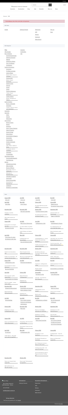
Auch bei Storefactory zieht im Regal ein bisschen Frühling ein (41, 363)
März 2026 (22, 206)
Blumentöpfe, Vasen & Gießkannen (11, 173)
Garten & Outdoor (9, 101)
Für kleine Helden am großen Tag (26, 232)
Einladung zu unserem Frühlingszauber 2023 (10, 320)
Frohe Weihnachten (55, 279)
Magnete (8, 59)
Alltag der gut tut (55, 208)
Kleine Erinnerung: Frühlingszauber (24, 281)
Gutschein (22, 49)
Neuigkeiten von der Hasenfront (39, 343)
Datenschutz (38, 29)
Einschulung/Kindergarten (12, 161)
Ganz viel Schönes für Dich (26, 246)
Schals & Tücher (9, 83)
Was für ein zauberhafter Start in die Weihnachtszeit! (26, 262)
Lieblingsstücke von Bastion (42, 309)
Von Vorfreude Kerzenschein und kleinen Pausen (41, 221)
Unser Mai (38, 204)
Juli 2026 (22, 202)
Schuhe (8, 87)
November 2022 (23, 316)
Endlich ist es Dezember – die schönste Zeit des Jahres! (11, 262)
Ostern (7, 114)
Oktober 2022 (38, 316)
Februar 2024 (23, 277)
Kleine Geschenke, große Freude (55, 236)
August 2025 (7, 226)
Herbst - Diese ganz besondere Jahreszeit (55, 262)
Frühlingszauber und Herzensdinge (24, 244)
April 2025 (7, 240)
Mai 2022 (52, 327)
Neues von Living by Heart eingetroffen (10, 371)
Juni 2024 (37, 265)
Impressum (37, 37)
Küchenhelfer (9, 140)
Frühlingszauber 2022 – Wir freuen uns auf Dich (41, 358)
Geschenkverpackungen (11, 55)
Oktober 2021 (23, 367)
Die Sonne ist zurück (9, 232)
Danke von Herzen (55, 295)
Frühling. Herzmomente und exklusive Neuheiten (41, 250)
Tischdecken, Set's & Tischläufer (10, 152)
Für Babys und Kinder (11, 71)
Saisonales (7, 112)
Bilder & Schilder (10, 168)
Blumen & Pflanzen (10, 170)
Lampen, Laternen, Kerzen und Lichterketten (12, 108)
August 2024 (7, 265)
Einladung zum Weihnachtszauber (24, 304)
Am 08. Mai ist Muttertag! (56, 333)
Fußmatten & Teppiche (11, 179)
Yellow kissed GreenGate (41, 329)
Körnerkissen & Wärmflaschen (9, 185)
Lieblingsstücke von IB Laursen (40, 298)
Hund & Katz (9, 181)
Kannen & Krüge (10, 133)
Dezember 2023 (53, 277)
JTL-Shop (61, 413)
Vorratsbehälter (9, 157)
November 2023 (8, 293)
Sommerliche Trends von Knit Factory (25, 336)
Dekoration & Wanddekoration (10, 176)
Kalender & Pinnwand (11, 57)
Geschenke (7, 110)
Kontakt (64, 1)
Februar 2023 (8, 316)
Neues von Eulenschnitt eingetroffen (55, 348)
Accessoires (8, 69)
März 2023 (52, 307)
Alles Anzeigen (8, 51)
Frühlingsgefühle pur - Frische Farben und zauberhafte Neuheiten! (40, 245)
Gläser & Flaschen (10, 131)
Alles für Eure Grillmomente (26, 228)
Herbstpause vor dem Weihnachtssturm (55, 320)
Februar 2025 (38, 240)
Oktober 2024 (38, 253)
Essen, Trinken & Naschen (10, 129)
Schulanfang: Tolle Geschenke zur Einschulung (26, 332)
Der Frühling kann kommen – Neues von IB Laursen (41, 353)
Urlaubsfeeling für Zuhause (57, 228)
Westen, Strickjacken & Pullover (11, 99)
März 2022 (22, 339)
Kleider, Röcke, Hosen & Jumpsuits (11, 75)
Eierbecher (8, 126)
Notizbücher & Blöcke (11, 61)
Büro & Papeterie (8, 53)
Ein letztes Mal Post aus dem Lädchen (41, 210)
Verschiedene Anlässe (9, 159)
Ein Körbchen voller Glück (11, 243)
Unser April (53, 204)
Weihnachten (9, 118)
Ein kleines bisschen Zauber (41, 217)
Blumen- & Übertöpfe (11, 103)
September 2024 (54, 253)
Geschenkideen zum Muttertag (54, 274)
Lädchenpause (23, 313)
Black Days (22, 317)
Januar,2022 (53, 339)
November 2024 (23, 253)
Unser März (7, 208)
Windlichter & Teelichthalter (9, 191)
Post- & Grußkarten (10, 63)
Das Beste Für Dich (40, 279)
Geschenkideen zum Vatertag (9, 286)
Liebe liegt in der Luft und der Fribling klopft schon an (56, 244)
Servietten (8, 146)
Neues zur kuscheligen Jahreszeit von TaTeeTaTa (40, 320)
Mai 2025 (52, 226)
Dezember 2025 (8, 214)
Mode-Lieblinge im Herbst (26, 300)
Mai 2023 (37, 307)
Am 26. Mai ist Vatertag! (56, 329)
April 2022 (7, 339)
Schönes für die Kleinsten (26, 311)
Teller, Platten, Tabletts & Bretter (11, 149)
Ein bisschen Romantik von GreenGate (41, 348)
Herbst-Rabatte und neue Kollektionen (56, 257)
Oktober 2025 (38, 214)
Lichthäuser (8, 188)
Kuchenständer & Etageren (10, 138)
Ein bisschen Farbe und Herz (56, 211)
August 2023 (53, 293)
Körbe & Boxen (9, 135)
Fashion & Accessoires (9, 67)
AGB (36, 32)
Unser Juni (22, 204)
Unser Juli (7, 204)
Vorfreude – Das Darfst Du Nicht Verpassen (41, 283)
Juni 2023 (22, 307)
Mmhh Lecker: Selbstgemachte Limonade (41, 302)
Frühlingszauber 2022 (25, 341)
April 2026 (7, 206)
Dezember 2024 (8, 253)
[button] (55, 4)
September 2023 (38, 293)
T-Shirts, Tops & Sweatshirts (9, 94)
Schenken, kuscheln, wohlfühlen (9, 218)
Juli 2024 (22, 265)
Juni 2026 (37, 202)
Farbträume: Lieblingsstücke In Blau (41, 269)
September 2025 (54, 214)
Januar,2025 (53, 240)
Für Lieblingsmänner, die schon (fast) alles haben (55, 232)
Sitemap (37, 34)
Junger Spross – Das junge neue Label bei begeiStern (10, 345)
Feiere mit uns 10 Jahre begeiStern (55, 299)
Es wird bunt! (8, 341)
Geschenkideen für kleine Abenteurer (10, 271)
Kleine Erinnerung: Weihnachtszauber (9, 299)
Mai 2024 (52, 265)
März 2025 (22, 240)
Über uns (50, 9)
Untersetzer (8, 155)
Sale (21, 53)
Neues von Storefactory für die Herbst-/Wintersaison (11, 332)
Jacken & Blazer (9, 73)
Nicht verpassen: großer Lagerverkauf (10, 281)
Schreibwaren (9, 65)
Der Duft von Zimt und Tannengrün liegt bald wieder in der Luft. (40, 258)
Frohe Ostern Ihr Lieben (10, 242)
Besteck (8, 124)
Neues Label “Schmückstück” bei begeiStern (26, 371)
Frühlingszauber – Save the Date (56, 343)
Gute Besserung (9, 162)
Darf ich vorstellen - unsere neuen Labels (11, 290)
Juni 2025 (37, 226)
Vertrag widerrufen (10, 407)
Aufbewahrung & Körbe (11, 166)
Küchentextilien (9, 142)
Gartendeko (8, 105)
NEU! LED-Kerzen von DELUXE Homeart (9, 376)
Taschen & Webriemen (11, 91)
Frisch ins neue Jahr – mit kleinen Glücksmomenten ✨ (56, 248)
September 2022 (54, 316)
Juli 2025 (22, 226)
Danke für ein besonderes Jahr (10, 257)
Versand (19, 409)
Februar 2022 (38, 339)
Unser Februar (23, 208)
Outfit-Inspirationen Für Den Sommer (56, 269)
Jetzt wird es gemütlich (25, 216)
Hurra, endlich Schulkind (25, 309)
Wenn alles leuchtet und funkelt (10, 223)
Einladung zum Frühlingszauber (23, 286)
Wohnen (6, 164)
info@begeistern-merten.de (9, 400)
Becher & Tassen (10, 122)
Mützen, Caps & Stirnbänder (9, 81)
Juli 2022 (22, 327)
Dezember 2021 (8, 367)
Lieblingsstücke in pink (10, 267)
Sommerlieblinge (9, 309)
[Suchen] (50, 4)
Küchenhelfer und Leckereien (24, 298)
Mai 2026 (52, 202)
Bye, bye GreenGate (9, 273)
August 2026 (7, 202)
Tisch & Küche (8, 120)
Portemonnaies (9, 78)
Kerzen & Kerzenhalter (11, 183)
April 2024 (7, 277)
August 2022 (7, 327)
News (56, 9)
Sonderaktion (23, 51)
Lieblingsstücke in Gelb (41, 228)
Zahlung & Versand (24, 29)
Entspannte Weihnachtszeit (11, 295)
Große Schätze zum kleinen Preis (26, 236)
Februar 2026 (38, 206)
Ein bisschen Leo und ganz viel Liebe (11, 230)
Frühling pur (54, 311)
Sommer (8, 116)
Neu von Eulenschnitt (55, 309)
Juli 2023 (6, 307)
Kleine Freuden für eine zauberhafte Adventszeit (25, 257)
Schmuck (8, 85)
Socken (7, 89)
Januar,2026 (53, 206)
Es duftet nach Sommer (56, 331)
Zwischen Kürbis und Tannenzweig (55, 218)
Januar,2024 (37, 277)
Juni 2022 (37, 327)
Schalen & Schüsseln (10, 144)
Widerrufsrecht (38, 39)
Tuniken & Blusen (10, 96)
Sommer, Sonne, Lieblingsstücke (38, 274)
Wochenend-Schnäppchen (26, 267)
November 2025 (23, 214)
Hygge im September (55, 220)
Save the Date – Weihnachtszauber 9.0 (55, 324)
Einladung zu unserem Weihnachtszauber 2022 (40, 324)
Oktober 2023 (23, 293)
